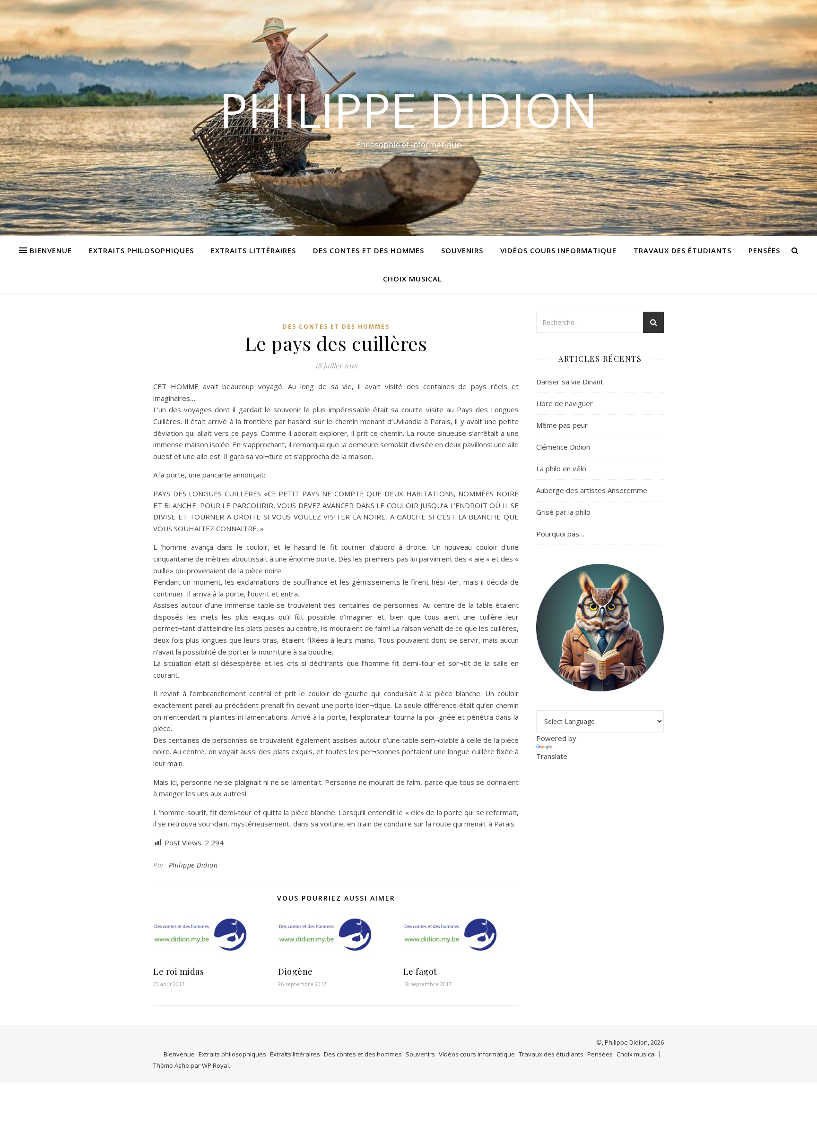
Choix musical (412, 278)
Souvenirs (462, 250)
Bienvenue (51, 250)
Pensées (764, 250)
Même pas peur (562, 425)
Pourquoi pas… (560, 533)
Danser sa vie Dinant (569, 381)
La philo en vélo (561, 468)
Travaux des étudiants (682, 250)
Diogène (295, 971)
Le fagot (420, 971)
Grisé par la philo (563, 512)
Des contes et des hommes (368, 250)
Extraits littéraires (253, 250)
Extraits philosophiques (141, 250)
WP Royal (215, 1065)
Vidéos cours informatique (558, 250)
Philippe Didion (408, 109)
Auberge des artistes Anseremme (591, 490)
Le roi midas (178, 971)
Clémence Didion (563, 446)
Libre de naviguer (564, 403)
